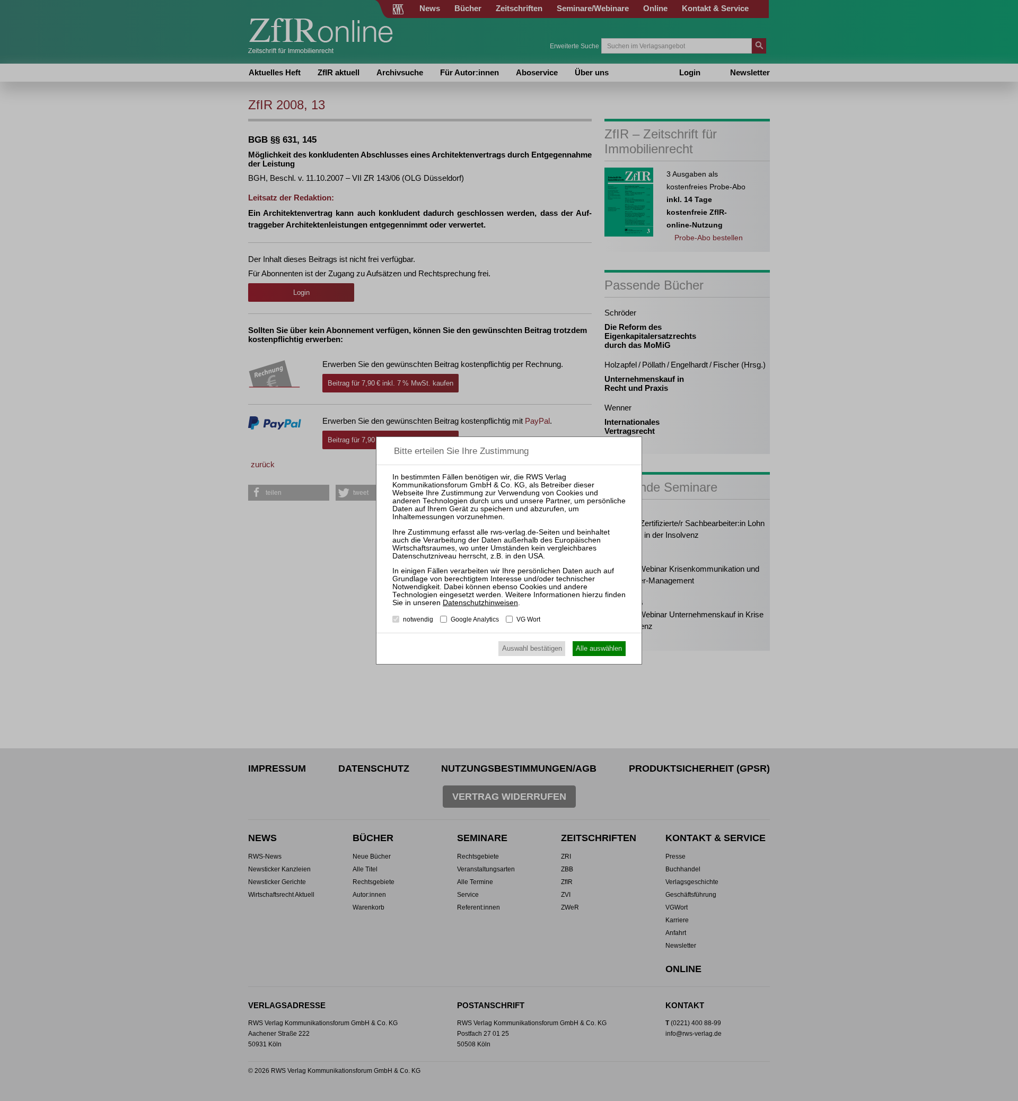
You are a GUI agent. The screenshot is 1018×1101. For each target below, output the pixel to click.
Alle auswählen (599, 648)
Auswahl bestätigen (532, 648)
